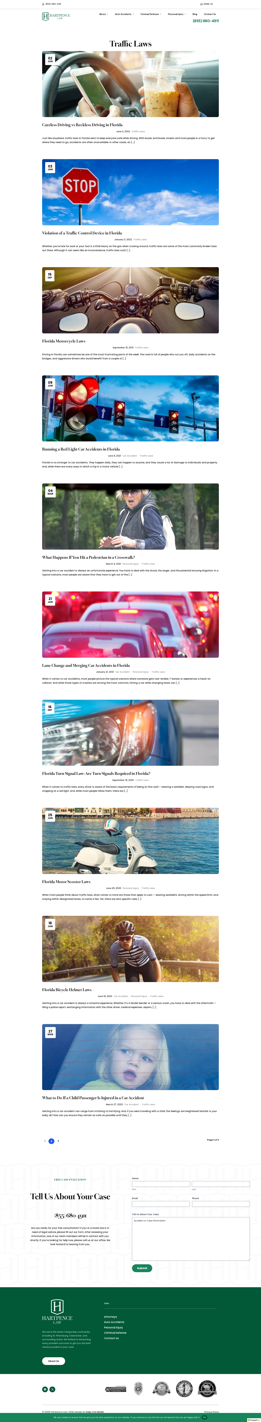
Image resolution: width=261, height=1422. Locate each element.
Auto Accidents (123, 14)
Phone (195, 1198)
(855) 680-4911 (70, 1215)
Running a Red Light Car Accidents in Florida (81, 448)
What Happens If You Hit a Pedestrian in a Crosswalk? (88, 557)
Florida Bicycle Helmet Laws (67, 989)
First (134, 1189)
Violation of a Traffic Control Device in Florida (82, 232)
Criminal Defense (149, 14)
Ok (204, 1417)
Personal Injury (176, 14)
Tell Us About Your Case (145, 1214)
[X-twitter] (52, 1389)
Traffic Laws (138, 131)
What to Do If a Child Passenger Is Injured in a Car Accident (93, 1097)
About (102, 14)
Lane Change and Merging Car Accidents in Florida (86, 665)
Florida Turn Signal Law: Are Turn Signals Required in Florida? (96, 773)
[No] (257, 1417)
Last (194, 1189)
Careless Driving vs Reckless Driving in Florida (82, 124)
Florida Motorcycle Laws (63, 340)
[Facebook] (45, 1389)
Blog (195, 14)
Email (135, 1198)
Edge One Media (95, 1411)
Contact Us (210, 14)
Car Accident (129, 455)
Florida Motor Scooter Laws (66, 881)
